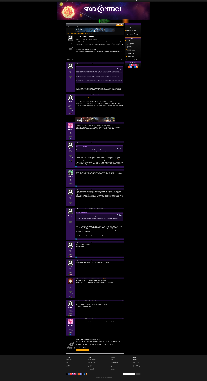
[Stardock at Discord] (131, 67)
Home (68, 33)
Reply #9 (77, 260)
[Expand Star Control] (125, 40)
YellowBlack (70, 248)
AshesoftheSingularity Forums (94, 39)
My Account (135, 360)
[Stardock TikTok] (133, 67)
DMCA (107, 379)
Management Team (114, 362)
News (84, 0)
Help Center (135, 359)
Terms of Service (102, 379)
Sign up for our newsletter (116, 373)
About (112, 359)
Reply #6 (77, 189)
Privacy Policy (97, 379)
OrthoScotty (70, 176)
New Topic (119, 24)
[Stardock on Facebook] (130, 65)
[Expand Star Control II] (126, 49)
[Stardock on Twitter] (128, 65)
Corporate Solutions (69, 360)
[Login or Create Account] (136, 1)
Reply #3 (77, 122)
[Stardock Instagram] (136, 65)
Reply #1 (77, 63)
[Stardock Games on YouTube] (132, 65)
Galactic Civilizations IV (91, 362)
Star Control (90, 365)
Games (75, 0)
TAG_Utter (70, 285)
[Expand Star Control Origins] (126, 56)
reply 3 (86, 146)
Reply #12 (77, 318)
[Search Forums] (140, 1)
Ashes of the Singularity (80, 33)
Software (70, 0)
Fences (67, 363)
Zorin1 (70, 69)
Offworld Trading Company (92, 368)
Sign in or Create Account (82, 350)
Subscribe (138, 373)
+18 (70, 291)
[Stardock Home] (67, 1)
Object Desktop (68, 359)
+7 (70, 221)
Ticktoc (70, 101)
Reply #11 (77, 300)
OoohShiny (70, 129)
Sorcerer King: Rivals (91, 371)
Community (79, 0)
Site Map (110, 379)
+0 (70, 202)
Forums (112, 371)
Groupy (67, 368)
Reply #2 (77, 94)
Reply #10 (77, 278)
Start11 (67, 362)
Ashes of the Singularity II (92, 359)
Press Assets (113, 366)
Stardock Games (72, 33)
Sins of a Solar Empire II (92, 363)
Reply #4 (77, 142)
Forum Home (70, 26)
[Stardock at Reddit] (129, 67)
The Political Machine (91, 366)
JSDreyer (70, 215)
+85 (70, 108)
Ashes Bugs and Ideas (88, 33)
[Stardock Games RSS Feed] (137, 67)
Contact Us (113, 369)
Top (122, 63)
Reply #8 (77, 242)
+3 (70, 76)
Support (90, 0)
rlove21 (70, 42)
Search (75, 26)
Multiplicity (68, 366)
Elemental (89, 360)
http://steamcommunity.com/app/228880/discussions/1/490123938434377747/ (92, 97)
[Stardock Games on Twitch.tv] (134, 65)
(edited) (104, 278)
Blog (87, 0)
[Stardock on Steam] (138, 65)
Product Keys (135, 363)
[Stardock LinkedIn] (135, 67)
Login (78, 26)
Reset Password (135, 365)
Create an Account (136, 362)
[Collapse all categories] (140, 40)
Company (113, 357)
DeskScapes (68, 365)
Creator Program (114, 368)
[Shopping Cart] (138, 1)
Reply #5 (77, 169)
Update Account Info (136, 366)
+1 (70, 183)
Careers (112, 363)
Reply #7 (77, 208)
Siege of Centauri (91, 369)
